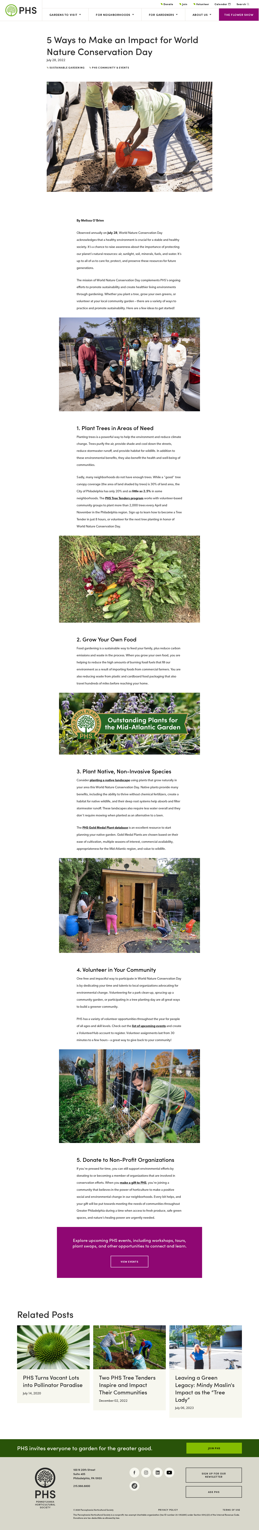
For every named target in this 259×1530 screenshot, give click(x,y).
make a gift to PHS (133, 1183)
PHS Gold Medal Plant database (105, 828)
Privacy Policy (168, 1509)
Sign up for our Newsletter (214, 1475)
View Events (129, 1261)
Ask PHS (214, 1492)
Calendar (221, 4)
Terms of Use (231, 1509)
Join (184, 4)
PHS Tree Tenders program (124, 498)
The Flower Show (238, 15)
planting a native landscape (110, 780)
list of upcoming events (149, 1026)
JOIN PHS (214, 1448)
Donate (168, 4)
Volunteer (202, 4)
